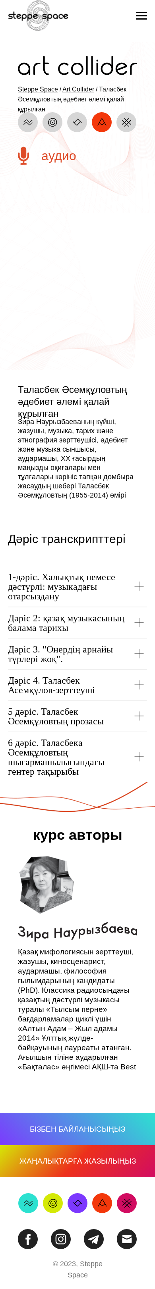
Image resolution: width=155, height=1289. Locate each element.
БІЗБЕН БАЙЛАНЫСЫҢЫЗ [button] (77, 1129)
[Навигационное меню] (141, 16)
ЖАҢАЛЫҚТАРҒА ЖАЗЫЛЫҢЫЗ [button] (77, 1161)
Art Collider (78, 89)
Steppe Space (38, 89)
